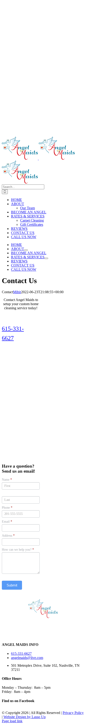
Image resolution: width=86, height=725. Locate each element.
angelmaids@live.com (27, 658)
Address (8, 535)
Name (7, 479)
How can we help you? (18, 549)
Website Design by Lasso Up (24, 717)
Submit (12, 585)
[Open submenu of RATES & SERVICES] (46, 258)
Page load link (12, 721)
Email (7, 521)
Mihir (17, 292)
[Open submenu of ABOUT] (26, 250)
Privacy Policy (73, 713)
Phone (7, 507)
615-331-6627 (21, 653)
